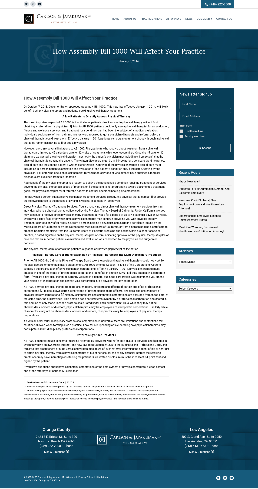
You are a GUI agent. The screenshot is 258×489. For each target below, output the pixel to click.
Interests (186, 125)
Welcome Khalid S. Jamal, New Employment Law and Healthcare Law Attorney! (201, 204)
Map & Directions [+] (56, 452)
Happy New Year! (189, 181)
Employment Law (194, 136)
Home (115, 18)
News (189, 18)
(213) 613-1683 (195, 446)
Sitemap (70, 477)
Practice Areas (151, 18)
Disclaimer (102, 477)
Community (204, 18)
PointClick (55, 480)
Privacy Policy (85, 477)
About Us (130, 18)
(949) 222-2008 (220, 4)
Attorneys (173, 18)
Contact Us (224, 18)
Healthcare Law (194, 131)
